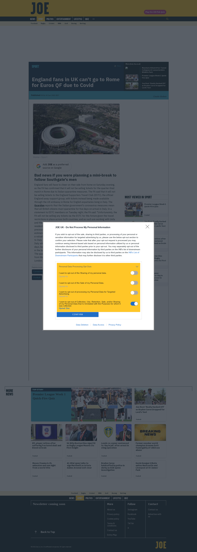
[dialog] (98, 276)
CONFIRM (77, 314)
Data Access (98, 325)
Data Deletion (82, 325)
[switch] (134, 273)
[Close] (148, 227)
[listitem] (98, 266)
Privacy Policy (115, 325)
